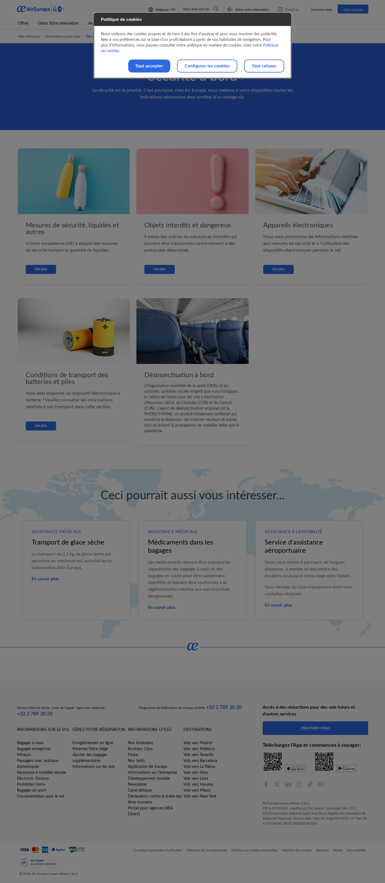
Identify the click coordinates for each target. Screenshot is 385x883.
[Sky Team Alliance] (38, 862)
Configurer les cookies (207, 66)
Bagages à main (30, 743)
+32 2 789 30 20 (34, 714)
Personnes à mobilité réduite (41, 773)
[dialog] (192, 45)
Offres (23, 23)
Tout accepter (149, 66)
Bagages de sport (32, 790)
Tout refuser (264, 66)
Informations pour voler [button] (63, 36)
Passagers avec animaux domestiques (37, 764)
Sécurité (92, 36)
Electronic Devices (33, 779)
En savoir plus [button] (45, 579)
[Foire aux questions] (216, 9)
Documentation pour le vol (40, 796)
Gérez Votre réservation (58, 23)
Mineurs (24, 755)
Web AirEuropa (29, 36)
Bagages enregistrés (34, 749)
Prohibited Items (31, 785)
